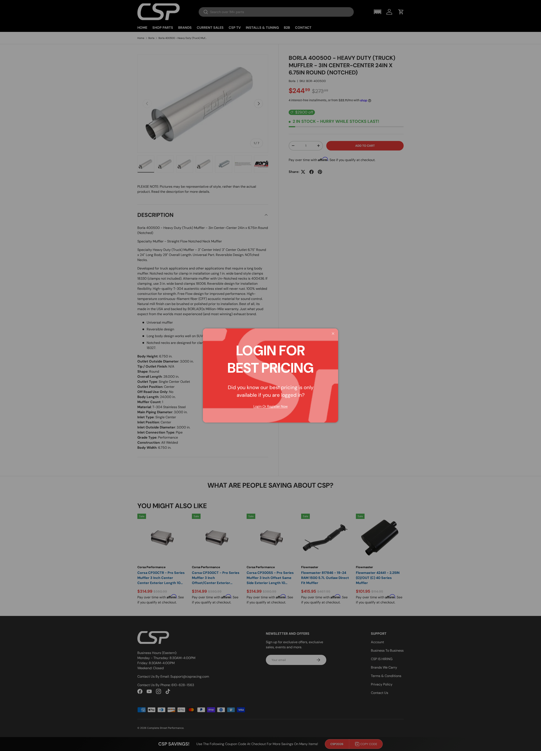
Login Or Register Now (270, 406)
